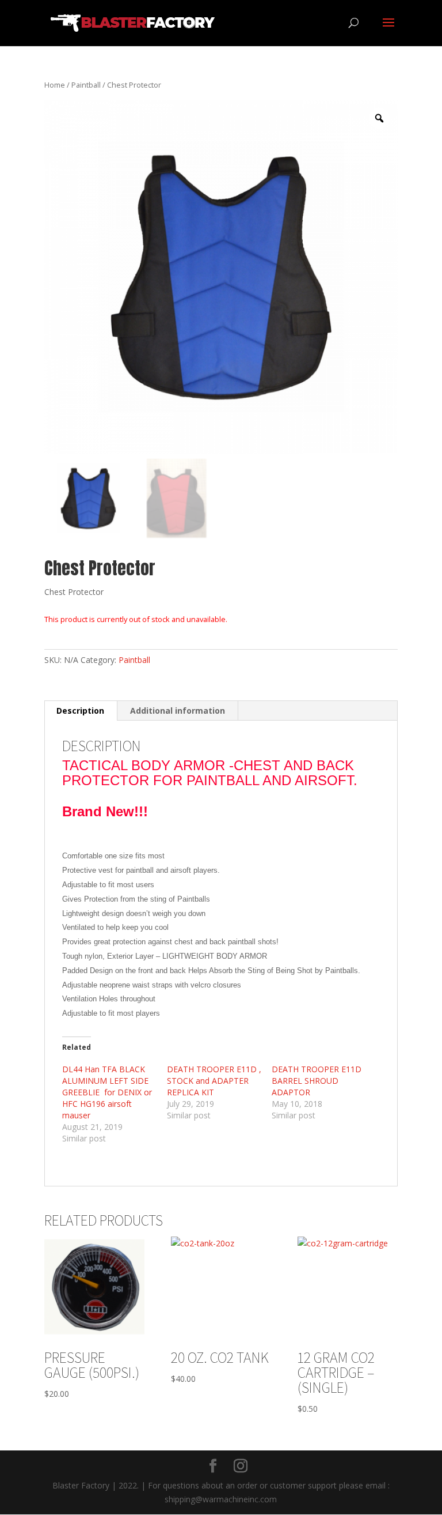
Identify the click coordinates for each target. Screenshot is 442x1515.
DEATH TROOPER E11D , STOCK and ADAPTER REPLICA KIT (214, 1081)
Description (80, 710)
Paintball (86, 85)
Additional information (177, 710)
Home (54, 85)
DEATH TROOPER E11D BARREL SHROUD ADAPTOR (316, 1081)
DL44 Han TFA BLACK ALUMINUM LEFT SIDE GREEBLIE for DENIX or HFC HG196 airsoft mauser (107, 1092)
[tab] (80, 711)
